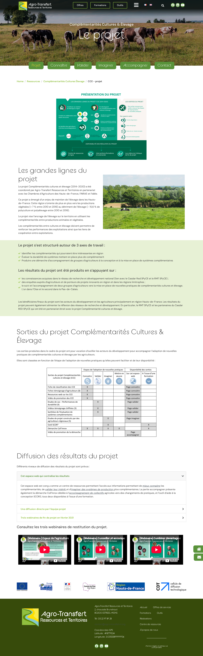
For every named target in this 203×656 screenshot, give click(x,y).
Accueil (143, 607)
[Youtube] (183, 5)
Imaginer (106, 65)
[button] (136, 4)
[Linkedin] (178, 5)
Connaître (59, 65)
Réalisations (146, 619)
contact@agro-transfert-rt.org (110, 624)
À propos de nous (149, 630)
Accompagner (135, 65)
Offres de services (162, 607)
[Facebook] (173, 5)
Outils (160, 613)
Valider (83, 65)
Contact (164, 65)
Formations (145, 613)
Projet (36, 65)
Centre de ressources (150, 624)
